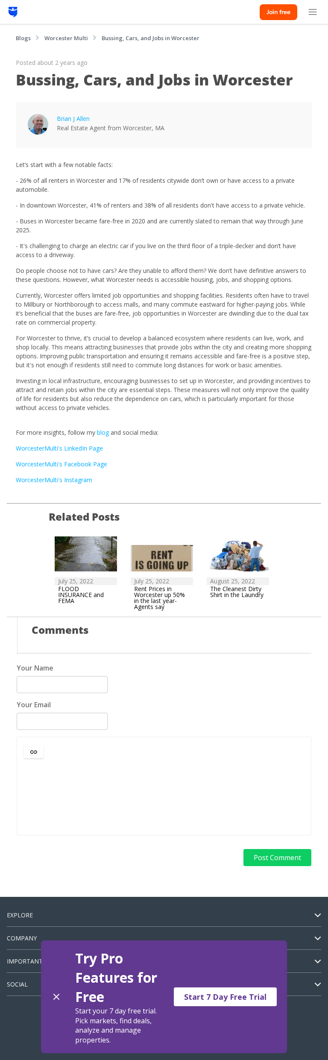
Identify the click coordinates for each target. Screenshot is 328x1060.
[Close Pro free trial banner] (56, 996)
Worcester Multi (66, 38)
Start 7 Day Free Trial (225, 997)
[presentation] (164, 797)
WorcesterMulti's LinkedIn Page (59, 448)
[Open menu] (312, 11)
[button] (34, 751)
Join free (278, 12)
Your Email (34, 704)
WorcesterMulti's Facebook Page (61, 464)
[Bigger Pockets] (13, 12)
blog (104, 432)
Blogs (23, 38)
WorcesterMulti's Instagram (54, 480)
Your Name (35, 668)
